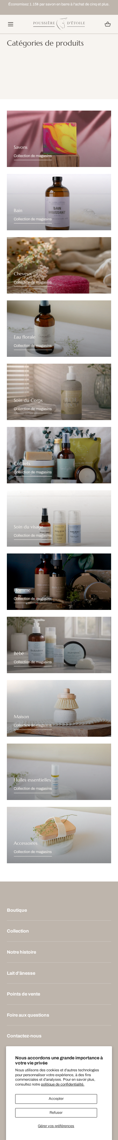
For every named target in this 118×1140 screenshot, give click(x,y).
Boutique (17, 910)
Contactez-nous (24, 1035)
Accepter (56, 1099)
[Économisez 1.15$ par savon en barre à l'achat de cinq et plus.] (59, 4)
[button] (10, 24)
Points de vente (23, 994)
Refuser (56, 1113)
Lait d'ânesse (21, 973)
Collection (18, 931)
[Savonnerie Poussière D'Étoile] (59, 24)
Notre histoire (21, 952)
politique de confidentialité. (62, 1084)
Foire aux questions (28, 1015)
